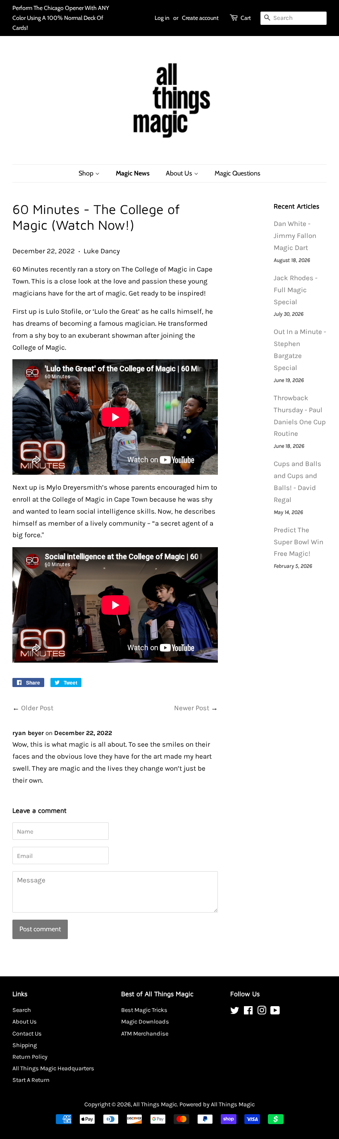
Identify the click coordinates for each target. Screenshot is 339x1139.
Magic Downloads (145, 1021)
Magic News (133, 173)
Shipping (24, 1045)
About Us (180, 173)
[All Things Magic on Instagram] (261, 1012)
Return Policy (30, 1056)
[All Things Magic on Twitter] (234, 1012)
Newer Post (191, 708)
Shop (87, 173)
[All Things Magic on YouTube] (275, 1012)
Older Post (37, 708)
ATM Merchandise (144, 1033)
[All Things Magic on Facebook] (248, 1012)
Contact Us (27, 1033)
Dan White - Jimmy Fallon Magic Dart (295, 235)
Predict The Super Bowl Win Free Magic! (298, 542)
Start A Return (31, 1080)
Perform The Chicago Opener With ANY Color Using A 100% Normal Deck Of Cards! (60, 17)
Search (21, 1010)
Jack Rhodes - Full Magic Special (296, 290)
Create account (200, 18)
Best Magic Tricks (144, 1010)
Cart (246, 18)
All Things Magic (155, 1104)
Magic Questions (237, 173)
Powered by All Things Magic (217, 1104)
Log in (162, 18)
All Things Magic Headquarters (53, 1068)
